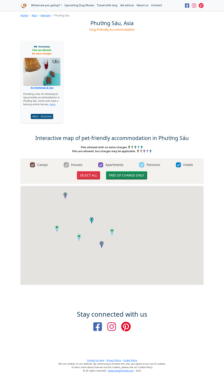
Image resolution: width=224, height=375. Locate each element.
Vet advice (127, 5)
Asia (34, 15)
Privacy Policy (113, 360)
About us (142, 5)
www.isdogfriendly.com (121, 370)
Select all (88, 175)
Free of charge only (126, 175)
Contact (156, 5)
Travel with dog (107, 5)
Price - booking (42, 116)
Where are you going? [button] (45, 5)
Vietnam (45, 15)
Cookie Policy (130, 360)
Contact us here (95, 360)
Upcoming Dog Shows (79, 5)
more (52, 104)
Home (24, 15)
